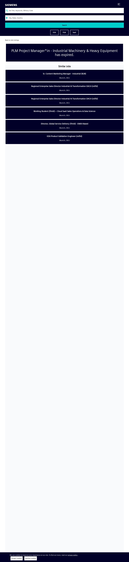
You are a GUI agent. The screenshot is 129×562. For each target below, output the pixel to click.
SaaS (74, 32)
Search (64, 25)
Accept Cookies (16, 558)
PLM (64, 32)
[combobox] (64, 10)
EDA (54, 32)
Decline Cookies (30, 558)
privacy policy (73, 555)
